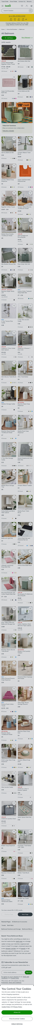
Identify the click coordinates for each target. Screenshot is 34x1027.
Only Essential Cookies (17, 1019)
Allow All (17, 1012)
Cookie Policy (6, 1007)
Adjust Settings (17, 1024)
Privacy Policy (17, 1007)
